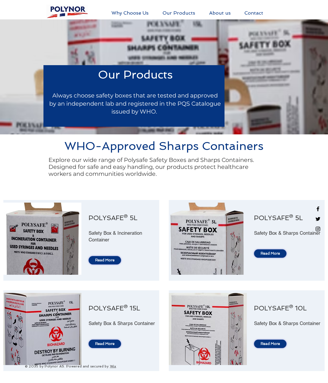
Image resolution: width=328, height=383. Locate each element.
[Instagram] (318, 229)
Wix (113, 366)
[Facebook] (318, 209)
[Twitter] (318, 219)
